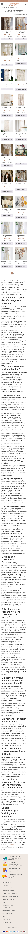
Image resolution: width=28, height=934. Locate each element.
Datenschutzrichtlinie (8, 888)
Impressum (5, 885)
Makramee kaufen (7, 922)
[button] (2, 4)
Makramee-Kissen (14, 844)
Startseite (4, 7)
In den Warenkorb (7, 65)
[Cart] (25, 4)
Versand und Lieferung (8, 890)
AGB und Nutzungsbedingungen (10, 896)
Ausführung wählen (7, 39)
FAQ (4, 902)
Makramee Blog (6, 919)
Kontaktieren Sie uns (8, 908)
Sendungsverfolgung (8, 905)
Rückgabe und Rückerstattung (10, 893)
